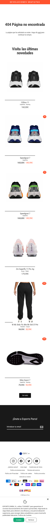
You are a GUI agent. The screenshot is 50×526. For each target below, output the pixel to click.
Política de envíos (39, 473)
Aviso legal (23, 467)
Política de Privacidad (11, 473)
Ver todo (25, 395)
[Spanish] (29, 490)
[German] (26, 490)
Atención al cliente (25, 477)
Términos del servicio (33, 470)
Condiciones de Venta (35, 467)
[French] (23, 490)
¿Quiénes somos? (13, 467)
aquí (39, 32)
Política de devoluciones (17, 470)
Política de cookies (26, 473)
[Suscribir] (41, 426)
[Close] (48, 499)
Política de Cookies (24, 515)
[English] (20, 490)
